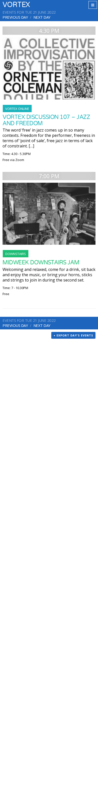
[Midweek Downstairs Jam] (49, 214)
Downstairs (15, 254)
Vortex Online (17, 108)
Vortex (16, 5)
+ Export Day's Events (73, 335)
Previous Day (15, 17)
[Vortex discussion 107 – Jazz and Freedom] (49, 68)
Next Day (42, 17)
